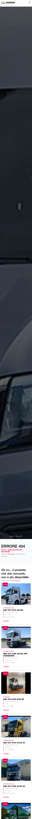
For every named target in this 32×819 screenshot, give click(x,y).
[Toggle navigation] (29, 2)
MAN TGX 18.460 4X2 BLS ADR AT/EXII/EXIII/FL (15, 654)
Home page (10, 554)
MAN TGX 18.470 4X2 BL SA (14, 742)
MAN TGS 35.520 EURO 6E (13, 699)
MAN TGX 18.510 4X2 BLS (13, 610)
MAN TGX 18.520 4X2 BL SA (14, 786)
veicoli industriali (15, 580)
